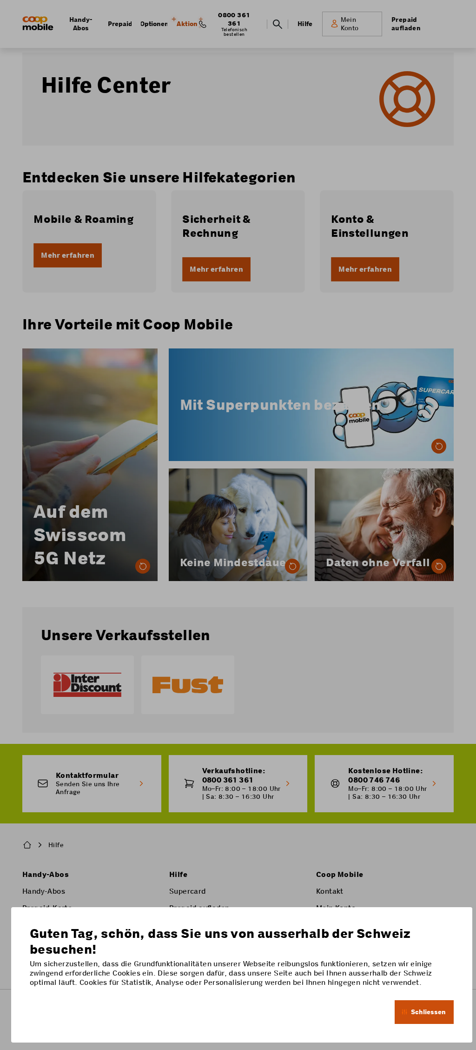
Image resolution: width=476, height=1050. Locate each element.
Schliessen (428, 1012)
